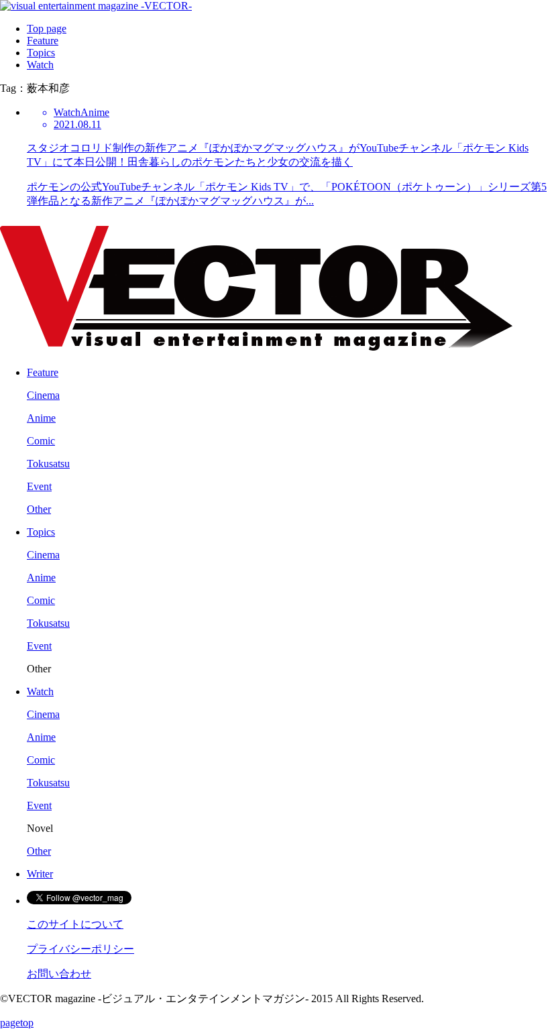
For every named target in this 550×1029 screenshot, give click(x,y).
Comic (41, 440)
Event (39, 486)
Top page (46, 28)
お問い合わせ (59, 973)
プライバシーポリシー (80, 949)
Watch (40, 64)
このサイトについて (75, 924)
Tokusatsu (48, 463)
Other (39, 509)
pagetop (17, 1022)
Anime (41, 418)
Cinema (43, 395)
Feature (42, 40)
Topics (41, 52)
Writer (40, 874)
